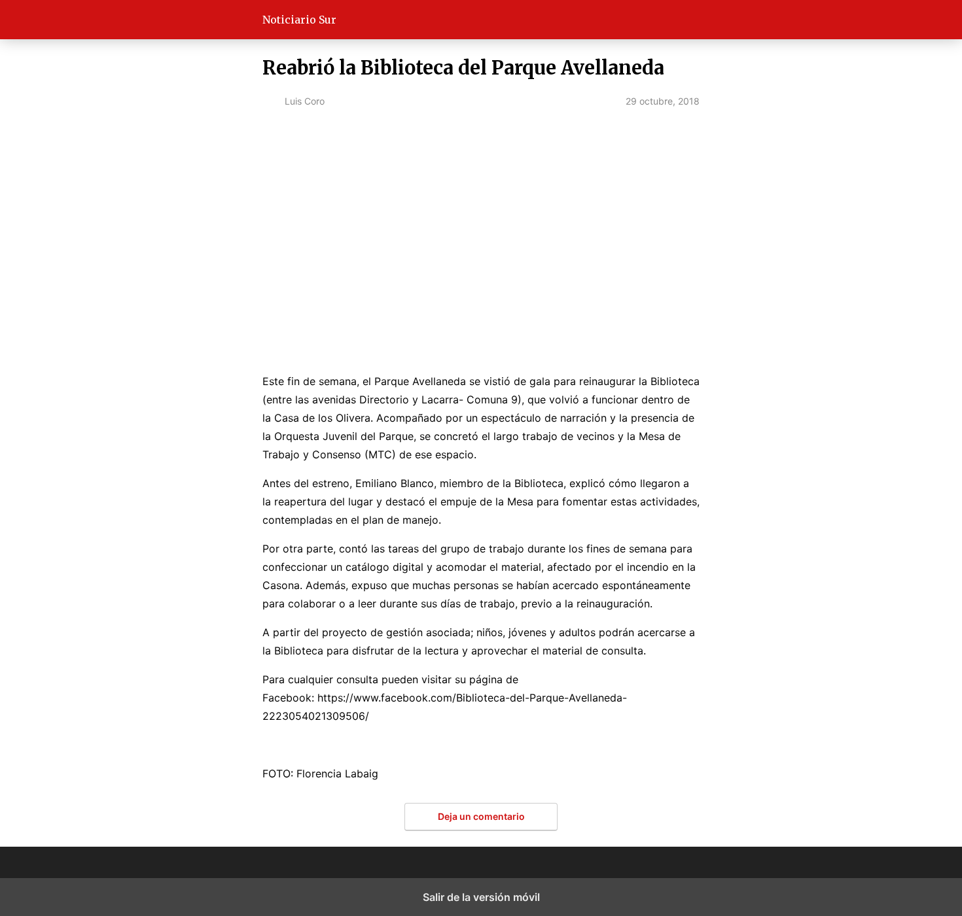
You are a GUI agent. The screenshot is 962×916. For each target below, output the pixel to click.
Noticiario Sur (299, 19)
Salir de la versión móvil (481, 897)
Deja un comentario (481, 816)
